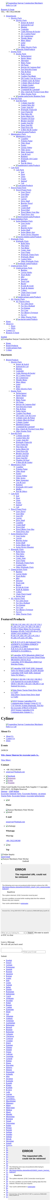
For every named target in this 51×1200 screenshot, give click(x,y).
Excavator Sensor (19, 796)
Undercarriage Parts (13, 348)
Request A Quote (7, 9)
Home (8, 343)
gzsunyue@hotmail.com (15, 772)
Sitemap (4, 791)
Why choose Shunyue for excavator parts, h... (20, 755)
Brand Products (12, 345)
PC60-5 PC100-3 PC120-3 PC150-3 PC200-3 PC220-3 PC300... (25, 637)
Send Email (5, 857)
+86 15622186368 (13, 841)
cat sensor (42, 794)
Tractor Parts (6, 796)
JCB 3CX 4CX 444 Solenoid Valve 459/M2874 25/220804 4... (25, 650)
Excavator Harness (29, 794)
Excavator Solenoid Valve (11, 794)
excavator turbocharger (35, 796)
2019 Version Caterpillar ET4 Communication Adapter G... (22, 711)
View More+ (6, 760)
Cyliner (9, 350)
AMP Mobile (14, 791)
